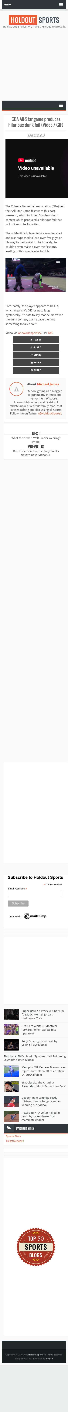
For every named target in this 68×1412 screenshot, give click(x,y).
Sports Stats (13, 1136)
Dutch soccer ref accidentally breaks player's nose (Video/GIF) (36, 453)
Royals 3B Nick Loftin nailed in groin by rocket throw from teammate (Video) (41, 1116)
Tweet (37, 339)
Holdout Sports (35, 1354)
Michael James (48, 384)
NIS (50, 333)
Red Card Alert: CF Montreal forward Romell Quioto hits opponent (39, 1029)
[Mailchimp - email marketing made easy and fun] (28, 916)
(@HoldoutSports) (49, 413)
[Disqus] (36, 812)
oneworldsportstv (29, 333)
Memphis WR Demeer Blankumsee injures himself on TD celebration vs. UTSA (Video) (44, 1071)
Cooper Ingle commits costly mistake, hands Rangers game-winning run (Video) (41, 1101)
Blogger (49, 1358)
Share (37, 347)
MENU (7, 4)
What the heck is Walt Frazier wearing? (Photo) (36, 440)
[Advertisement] (34, 64)
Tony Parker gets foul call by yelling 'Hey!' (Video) (39, 1043)
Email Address (17, 888)
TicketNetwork (15, 1141)
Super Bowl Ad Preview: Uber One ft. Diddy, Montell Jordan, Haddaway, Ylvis (43, 1014)
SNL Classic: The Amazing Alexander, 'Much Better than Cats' (44, 1084)
